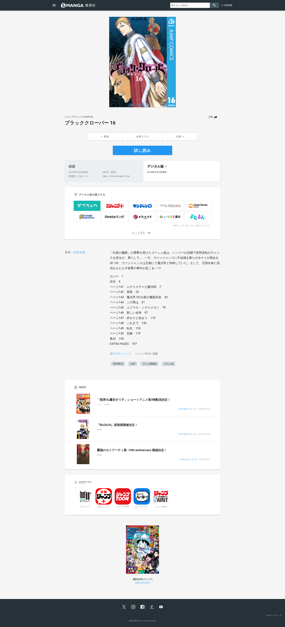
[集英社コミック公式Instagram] (133, 607)
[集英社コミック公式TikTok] (152, 607)
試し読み (142, 150)
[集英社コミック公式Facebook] (142, 607)
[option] (142, 62)
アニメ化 (169, 363)
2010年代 (118, 363)
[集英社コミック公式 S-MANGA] (78, 5)
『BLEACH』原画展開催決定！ (117, 425)
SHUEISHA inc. (135, 621)
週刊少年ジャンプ (120, 353)
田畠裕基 (79, 252)
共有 (210, 117)
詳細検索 (228, 5)
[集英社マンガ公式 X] (124, 607)
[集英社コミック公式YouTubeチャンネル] (161, 607)
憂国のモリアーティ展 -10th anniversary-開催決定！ (132, 450)
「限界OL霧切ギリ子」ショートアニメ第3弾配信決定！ (134, 399)
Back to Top (274, 615)
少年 (133, 363)
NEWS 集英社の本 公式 (187, 409)
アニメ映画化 (150, 363)
